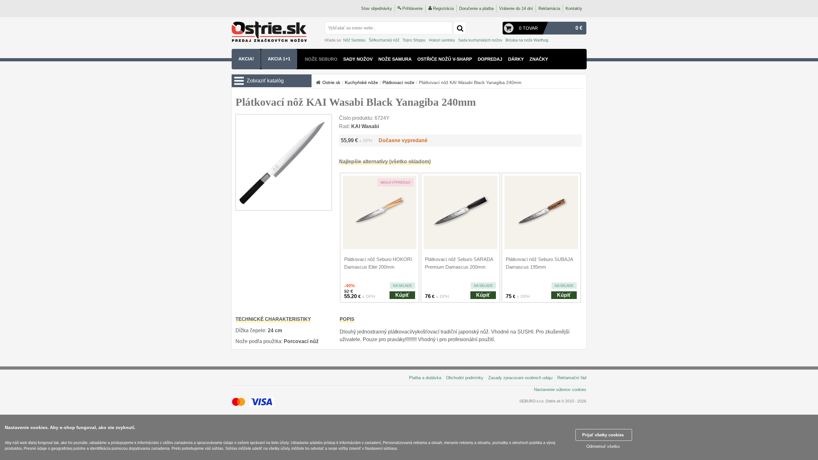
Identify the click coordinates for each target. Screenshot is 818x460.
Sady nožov (358, 59)
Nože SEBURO (321, 59)
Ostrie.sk (331, 82)
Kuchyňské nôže (361, 82)
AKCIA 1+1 (279, 58)
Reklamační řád (571, 377)
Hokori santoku (442, 40)
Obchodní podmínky (464, 377)
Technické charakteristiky (273, 319)
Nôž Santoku (354, 40)
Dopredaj (490, 59)
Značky (538, 59)
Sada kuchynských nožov (480, 40)
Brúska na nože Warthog (526, 40)
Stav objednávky (376, 8)
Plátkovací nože (398, 82)
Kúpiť (402, 295)
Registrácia (443, 8)
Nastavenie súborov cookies (560, 389)
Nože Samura (395, 59)
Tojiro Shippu (414, 40)
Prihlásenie (412, 8)
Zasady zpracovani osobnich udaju (520, 377)
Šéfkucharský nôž (384, 40)
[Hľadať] (459, 28)
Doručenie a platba (476, 8)
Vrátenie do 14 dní (516, 8)
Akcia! (246, 58)
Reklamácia (549, 8)
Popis (347, 319)
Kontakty (574, 8)
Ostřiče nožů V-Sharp (444, 59)
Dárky (516, 59)
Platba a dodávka (425, 377)
